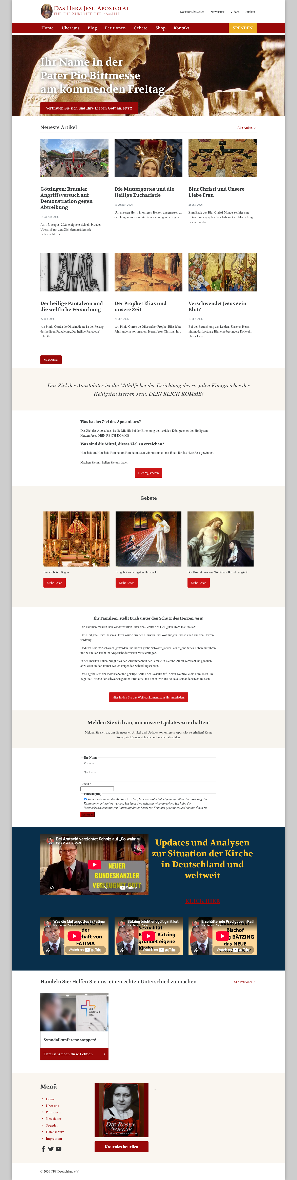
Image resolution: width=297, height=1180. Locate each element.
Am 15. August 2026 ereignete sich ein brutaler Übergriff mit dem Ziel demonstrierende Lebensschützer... (70, 229)
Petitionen (115, 28)
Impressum (54, 1138)
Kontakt (181, 28)
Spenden (243, 28)
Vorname (89, 763)
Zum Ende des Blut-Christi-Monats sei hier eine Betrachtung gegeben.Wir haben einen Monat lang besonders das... (221, 217)
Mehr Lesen (54, 582)
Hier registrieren (148, 473)
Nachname (90, 772)
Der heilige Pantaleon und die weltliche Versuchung (71, 306)
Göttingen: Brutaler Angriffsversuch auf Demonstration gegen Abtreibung (66, 198)
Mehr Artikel (51, 359)
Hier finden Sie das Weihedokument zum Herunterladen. (149, 697)
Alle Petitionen (243, 982)
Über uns (71, 28)
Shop (161, 28)
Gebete (140, 28)
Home (47, 28)
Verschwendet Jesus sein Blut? (217, 306)
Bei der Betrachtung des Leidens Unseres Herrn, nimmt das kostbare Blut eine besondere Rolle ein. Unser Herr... (220, 331)
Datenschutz (55, 1131)
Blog (92, 28)
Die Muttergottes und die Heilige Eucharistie (144, 192)
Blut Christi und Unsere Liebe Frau (216, 192)
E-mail (86, 784)
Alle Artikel (245, 127)
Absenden (87, 814)
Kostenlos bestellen (121, 1147)
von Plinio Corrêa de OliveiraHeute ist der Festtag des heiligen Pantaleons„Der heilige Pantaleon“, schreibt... (72, 331)
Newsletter (53, 1118)
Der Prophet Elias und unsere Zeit (140, 306)
